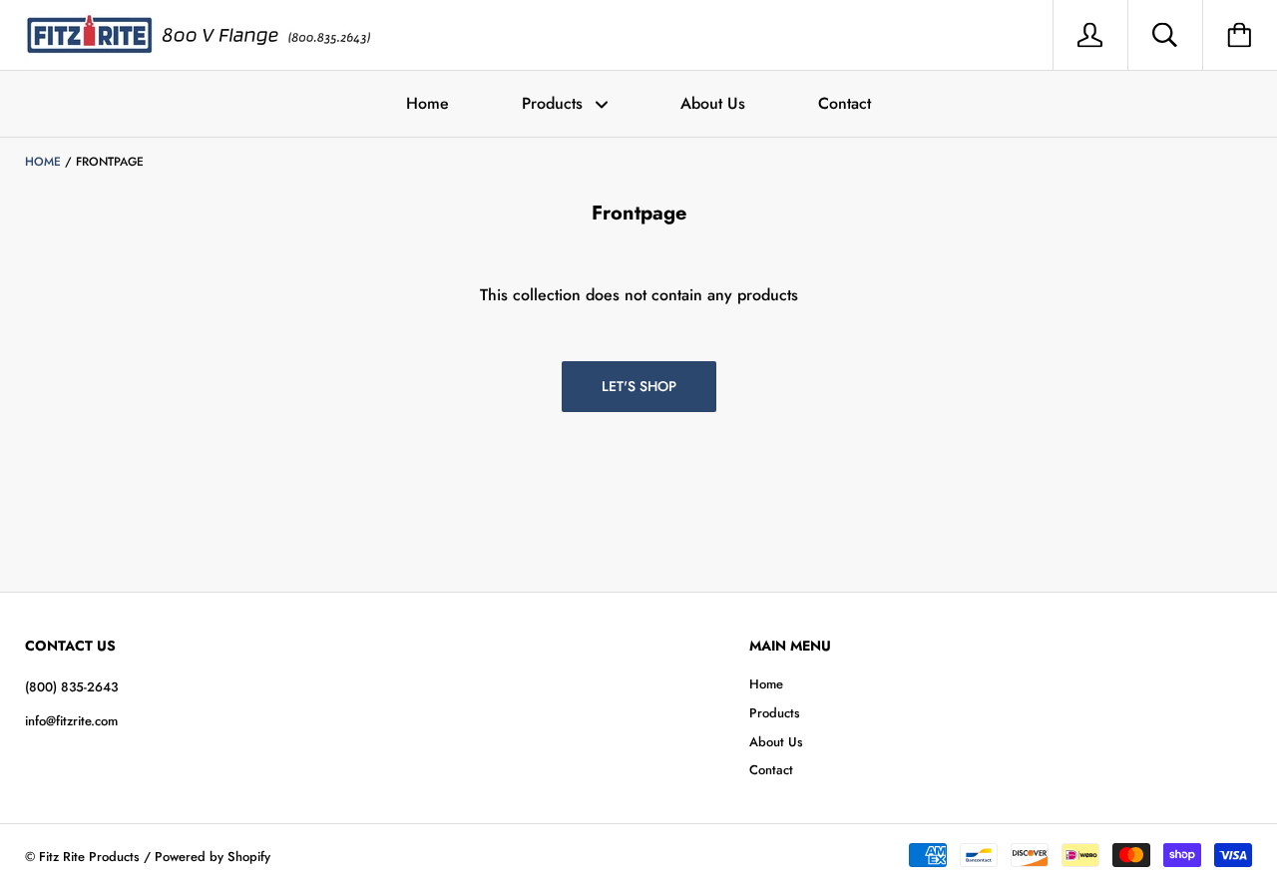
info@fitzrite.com (71, 720)
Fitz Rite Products (89, 856)
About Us (712, 103)
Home (427, 103)
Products (555, 103)
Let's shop (639, 386)
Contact (844, 103)
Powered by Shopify (212, 856)
